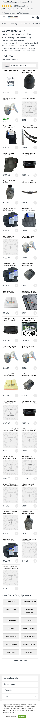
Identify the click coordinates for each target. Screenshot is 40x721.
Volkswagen (14, 24)
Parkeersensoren (11, 636)
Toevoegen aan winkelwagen (32, 92)
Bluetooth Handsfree (29, 611)
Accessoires (10, 602)
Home (4, 24)
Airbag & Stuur (11, 610)
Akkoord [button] (22, 716)
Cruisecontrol (11, 620)
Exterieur (29, 620)
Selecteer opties (15, 92)
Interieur (11, 628)
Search (29, 17)
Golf (25, 24)
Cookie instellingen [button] (9, 716)
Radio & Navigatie (29, 636)
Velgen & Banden (29, 644)
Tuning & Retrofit (11, 644)
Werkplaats (29, 652)
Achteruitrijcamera (29, 602)
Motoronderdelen (29, 628)
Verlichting (11, 652)
